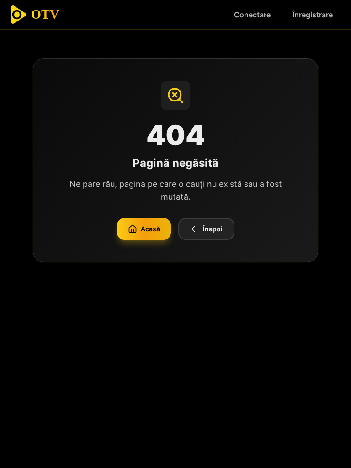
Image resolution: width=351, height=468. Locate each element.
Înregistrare (312, 14)
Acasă (150, 229)
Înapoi (213, 229)
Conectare (252, 14)
